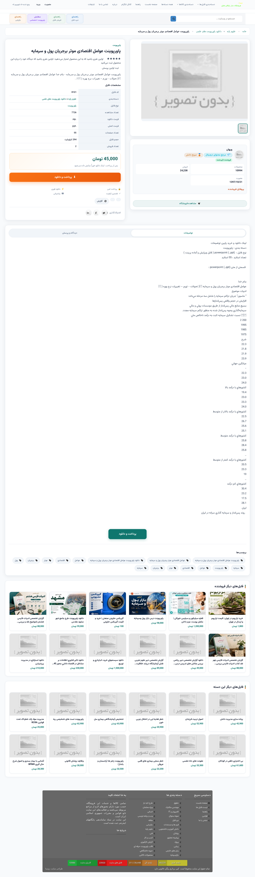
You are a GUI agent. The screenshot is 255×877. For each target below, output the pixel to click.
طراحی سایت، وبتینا (54, 868)
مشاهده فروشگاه (187, 203)
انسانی (150, 811)
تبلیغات (91, 4)
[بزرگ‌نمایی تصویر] (194, 81)
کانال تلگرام (126, 4)
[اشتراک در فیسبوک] (97, 213)
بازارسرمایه (174, 855)
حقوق (176, 803)
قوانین (204, 816)
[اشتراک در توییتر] (104, 213)
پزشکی (176, 833)
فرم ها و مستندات (171, 824)
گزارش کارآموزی (147, 842)
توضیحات (188, 233)
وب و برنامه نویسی (145, 816)
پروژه (177, 842)
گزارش (100, 201)
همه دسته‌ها (167, 4)
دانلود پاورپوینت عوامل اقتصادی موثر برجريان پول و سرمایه (115, 560)
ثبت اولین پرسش (110, 68)
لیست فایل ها (201, 807)
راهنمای (75, 18)
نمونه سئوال (174, 816)
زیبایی (176, 846)
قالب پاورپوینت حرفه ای (143, 846)
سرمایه (236, 568)
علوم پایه (231, 31)
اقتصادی (61, 560)
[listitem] (243, 128)
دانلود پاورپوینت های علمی (209, 31)
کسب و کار (148, 837)
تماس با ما (103, 4)
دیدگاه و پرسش (69, 233)
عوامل (77, 560)
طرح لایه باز (148, 803)
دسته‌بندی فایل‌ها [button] (206, 4)
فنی (151, 833)
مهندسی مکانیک (172, 807)
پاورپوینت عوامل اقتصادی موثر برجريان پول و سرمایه (217, 560)
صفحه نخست (151, 4)
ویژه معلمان (148, 807)
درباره (114, 4)
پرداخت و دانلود (65, 177)
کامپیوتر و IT (173, 811)
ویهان (229, 150)
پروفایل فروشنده (236, 189)
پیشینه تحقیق (173, 837)
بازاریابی (149, 824)
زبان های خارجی (172, 850)
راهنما (138, 4)
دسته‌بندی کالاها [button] (185, 4)
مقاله (150, 820)
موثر (46, 560)
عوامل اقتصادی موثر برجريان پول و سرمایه (167, 560)
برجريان (31, 560)
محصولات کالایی (146, 855)
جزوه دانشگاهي (146, 850)
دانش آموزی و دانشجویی (169, 829)
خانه (244, 31)
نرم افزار (175, 820)
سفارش (37, 18)
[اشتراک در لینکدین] (89, 213)
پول (16, 560)
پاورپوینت (72, 106)
